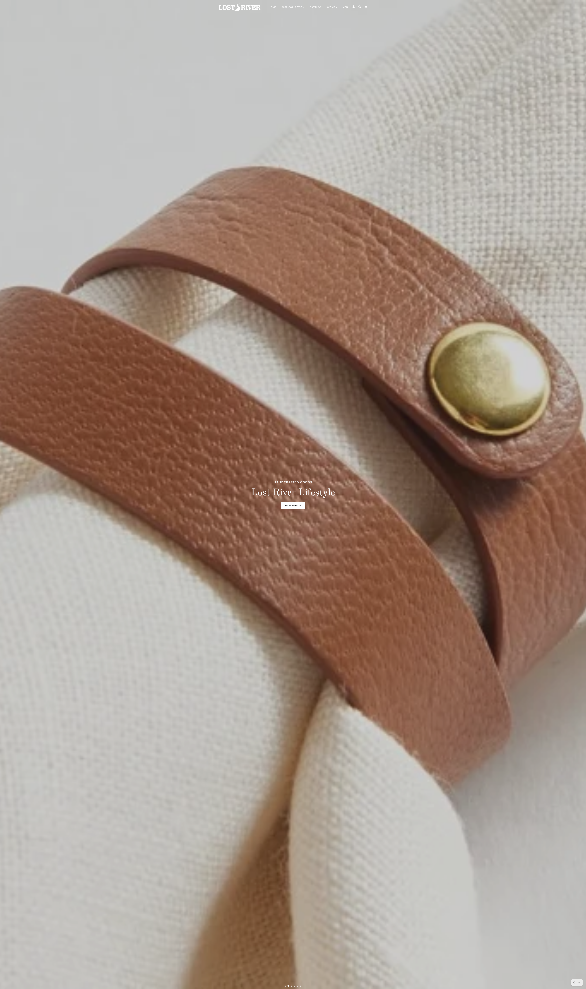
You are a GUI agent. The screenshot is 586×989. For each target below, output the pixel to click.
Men (345, 7)
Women (332, 7)
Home (273, 7)
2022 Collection (293, 7)
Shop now (292, 505)
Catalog (316, 7)
